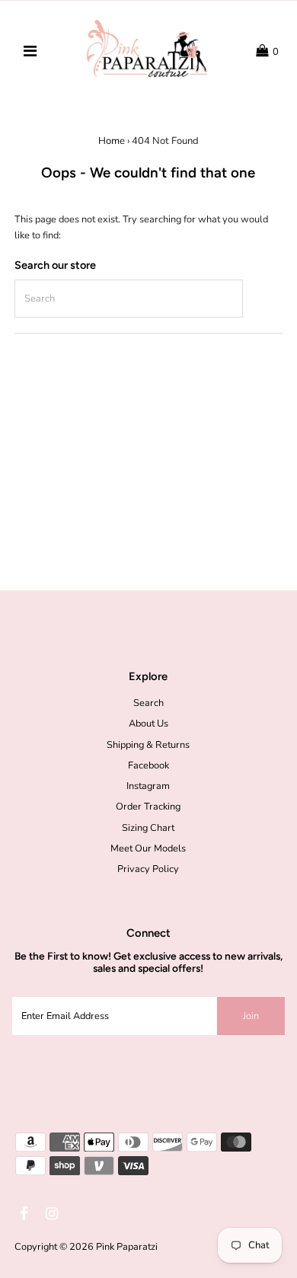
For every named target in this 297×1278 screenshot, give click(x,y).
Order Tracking (148, 806)
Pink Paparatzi (127, 1247)
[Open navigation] (29, 52)
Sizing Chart (148, 828)
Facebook (148, 765)
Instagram (148, 786)
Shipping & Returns (148, 745)
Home (111, 141)
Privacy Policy (148, 869)
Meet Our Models (148, 848)
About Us (148, 723)
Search (148, 703)
